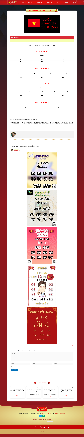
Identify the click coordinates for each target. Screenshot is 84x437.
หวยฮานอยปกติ (29, 2)
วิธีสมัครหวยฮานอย (66, 2)
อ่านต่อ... (17, 395)
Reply (72, 345)
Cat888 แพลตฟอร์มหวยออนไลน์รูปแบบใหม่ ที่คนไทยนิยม (18, 388)
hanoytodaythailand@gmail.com (41, 421)
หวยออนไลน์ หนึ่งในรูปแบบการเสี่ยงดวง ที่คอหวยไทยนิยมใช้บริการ (50, 389)
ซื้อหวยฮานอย (62, 413)
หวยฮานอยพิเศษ (39, 2)
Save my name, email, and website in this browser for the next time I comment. (25, 366)
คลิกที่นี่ (53, 125)
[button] (72, 37)
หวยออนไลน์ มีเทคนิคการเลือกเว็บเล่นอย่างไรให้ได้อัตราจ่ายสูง (66, 388)
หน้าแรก (22, 2)
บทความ (57, 2)
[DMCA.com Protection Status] (50, 421)
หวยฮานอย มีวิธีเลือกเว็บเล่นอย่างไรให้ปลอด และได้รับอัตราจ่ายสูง (34, 389)
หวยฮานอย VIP (49, 2)
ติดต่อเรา (74, 2)
